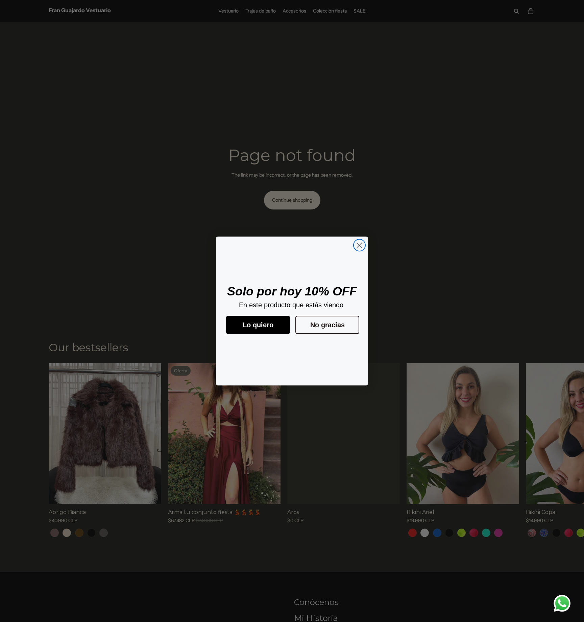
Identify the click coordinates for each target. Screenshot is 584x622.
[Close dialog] (359, 245)
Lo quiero (258, 325)
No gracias (327, 325)
